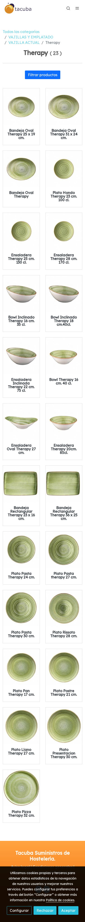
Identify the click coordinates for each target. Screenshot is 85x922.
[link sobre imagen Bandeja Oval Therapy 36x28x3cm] (21, 169)
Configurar (19, 910)
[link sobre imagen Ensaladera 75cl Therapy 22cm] (21, 355)
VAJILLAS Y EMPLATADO (30, 37)
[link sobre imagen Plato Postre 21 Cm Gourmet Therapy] (64, 667)
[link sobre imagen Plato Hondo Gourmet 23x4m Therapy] (64, 169)
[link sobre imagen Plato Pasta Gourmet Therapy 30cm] (21, 608)
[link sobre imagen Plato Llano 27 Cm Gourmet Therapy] (21, 725)
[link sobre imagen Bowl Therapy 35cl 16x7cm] (21, 293)
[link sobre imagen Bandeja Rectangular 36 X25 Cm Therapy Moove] (64, 484)
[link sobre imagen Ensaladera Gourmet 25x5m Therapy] (21, 231)
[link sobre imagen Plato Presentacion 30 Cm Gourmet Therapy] (64, 725)
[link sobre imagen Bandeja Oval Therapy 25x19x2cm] (21, 106)
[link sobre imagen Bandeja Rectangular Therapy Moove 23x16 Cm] (21, 484)
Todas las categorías (21, 31)
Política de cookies (60, 900)
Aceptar (68, 910)
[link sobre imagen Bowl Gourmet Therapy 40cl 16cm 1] (64, 355)
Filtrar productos (42, 75)
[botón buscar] (68, 8)
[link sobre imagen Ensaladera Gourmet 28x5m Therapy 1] (64, 231)
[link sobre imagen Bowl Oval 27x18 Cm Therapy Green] (21, 421)
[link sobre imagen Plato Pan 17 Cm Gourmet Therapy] (21, 667)
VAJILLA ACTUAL (24, 42)
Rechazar (44, 910)
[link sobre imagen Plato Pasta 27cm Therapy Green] (64, 550)
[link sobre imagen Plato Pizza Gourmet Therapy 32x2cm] (21, 788)
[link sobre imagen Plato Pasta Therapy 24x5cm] (21, 550)
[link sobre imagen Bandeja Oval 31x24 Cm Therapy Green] (64, 106)
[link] (18, 8)
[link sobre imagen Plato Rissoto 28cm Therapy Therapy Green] (64, 608)
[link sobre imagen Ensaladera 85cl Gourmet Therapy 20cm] (64, 421)
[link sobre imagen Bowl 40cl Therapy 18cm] (64, 293)
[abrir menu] (77, 8)
